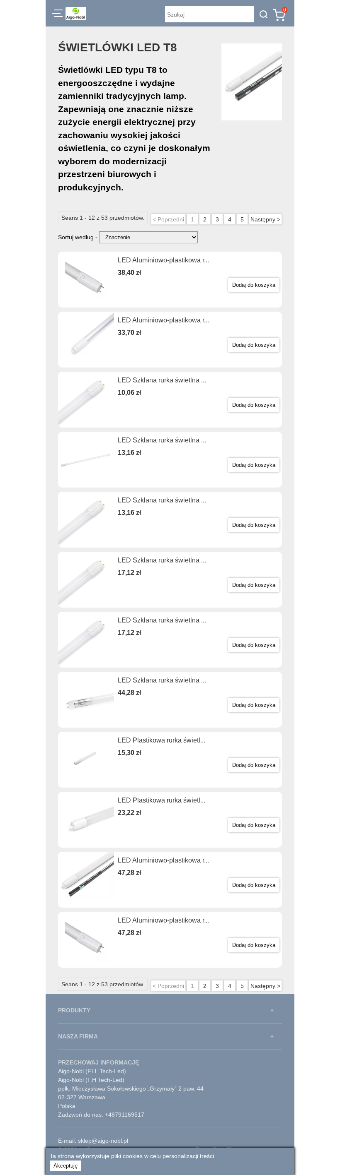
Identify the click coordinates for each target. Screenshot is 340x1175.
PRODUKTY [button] (74, 1010)
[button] (57, 14)
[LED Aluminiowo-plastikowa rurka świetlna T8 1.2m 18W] (86, 340)
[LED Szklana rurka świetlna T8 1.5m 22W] (86, 580)
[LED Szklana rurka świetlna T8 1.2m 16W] (86, 460)
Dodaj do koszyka (253, 285)
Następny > (265, 219)
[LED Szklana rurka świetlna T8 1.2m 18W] (86, 520)
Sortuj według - (78, 237)
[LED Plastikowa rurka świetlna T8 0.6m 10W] (86, 760)
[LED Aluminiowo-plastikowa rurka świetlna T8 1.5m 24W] (86, 880)
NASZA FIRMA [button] (78, 1036)
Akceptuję (65, 1166)
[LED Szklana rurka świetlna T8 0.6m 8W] (86, 400)
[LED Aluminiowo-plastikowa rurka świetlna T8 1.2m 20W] (86, 280)
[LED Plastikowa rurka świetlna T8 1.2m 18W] (86, 820)
